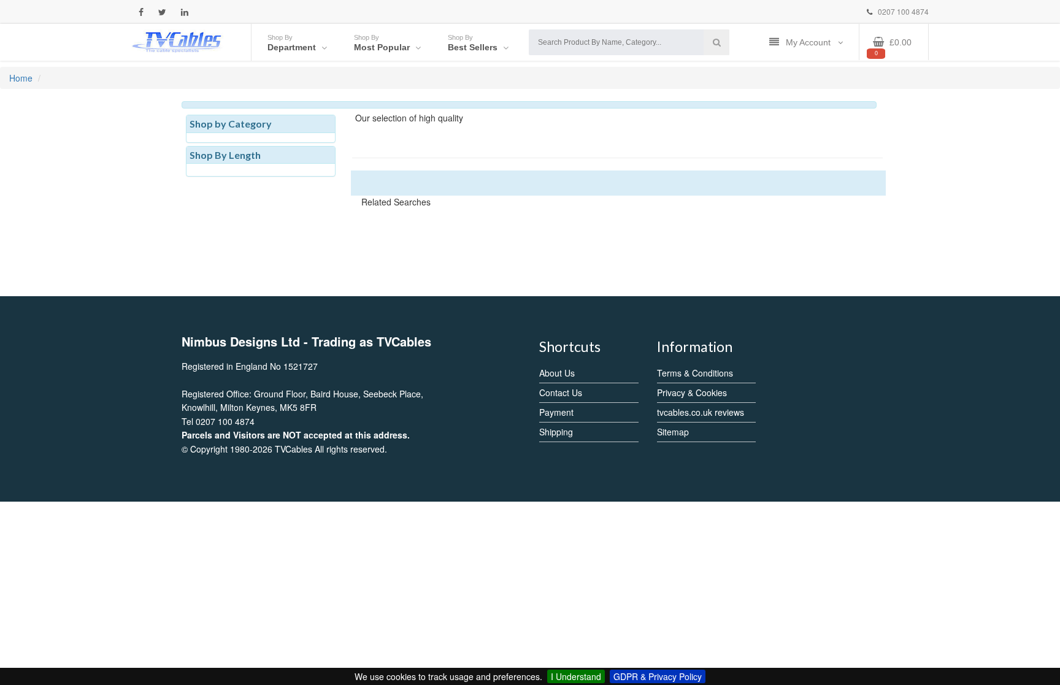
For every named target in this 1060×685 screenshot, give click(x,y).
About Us (557, 373)
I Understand (576, 676)
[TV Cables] (177, 41)
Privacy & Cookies (692, 392)
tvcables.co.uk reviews (700, 412)
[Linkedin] (185, 12)
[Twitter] (162, 12)
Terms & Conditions (695, 373)
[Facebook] (141, 12)
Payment (556, 412)
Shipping (556, 432)
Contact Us (560, 392)
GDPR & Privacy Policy (657, 676)
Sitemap (673, 432)
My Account (809, 42)
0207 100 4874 (902, 11)
